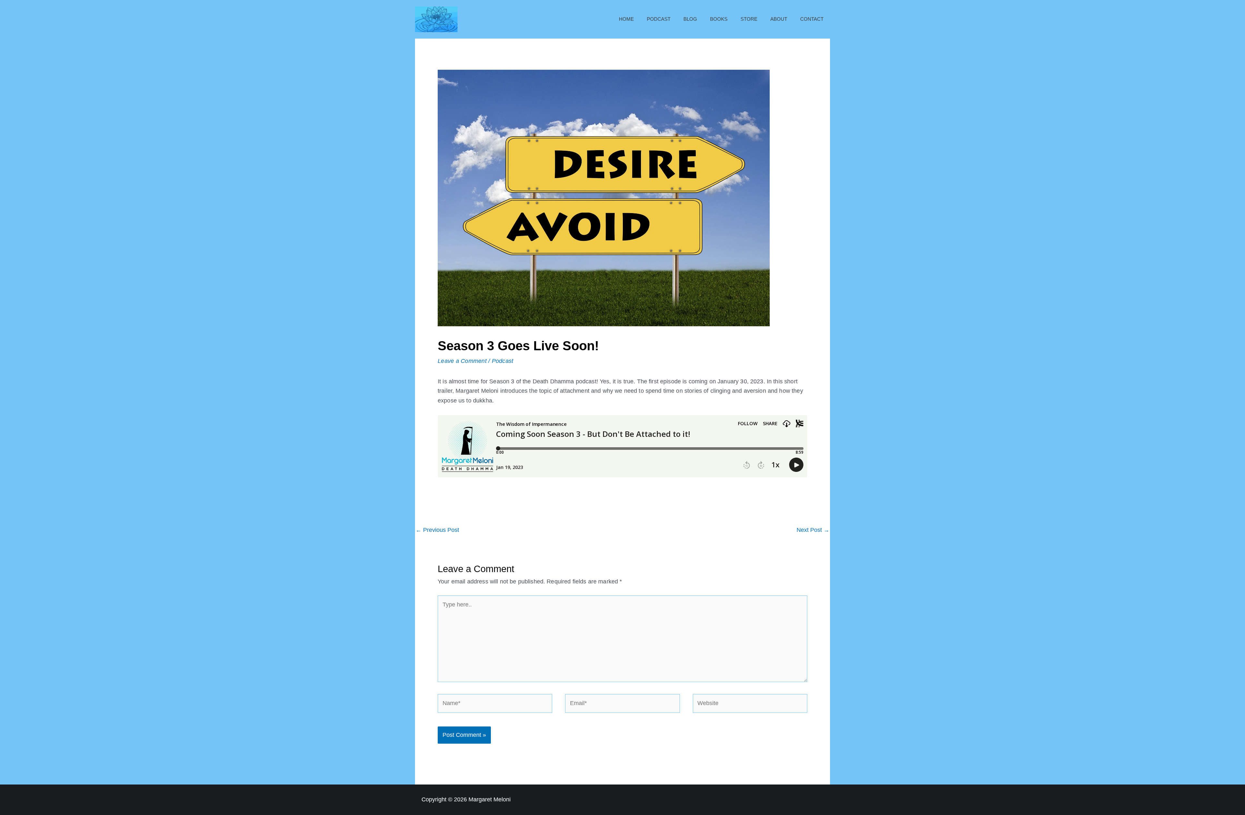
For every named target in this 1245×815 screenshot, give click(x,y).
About (778, 19)
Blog (690, 19)
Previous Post (437, 530)
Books (719, 19)
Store (749, 19)
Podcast (658, 19)
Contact (812, 19)
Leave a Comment (462, 361)
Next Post (813, 530)
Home (626, 19)
